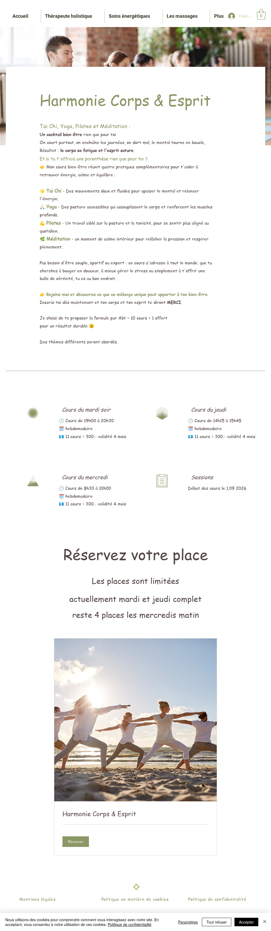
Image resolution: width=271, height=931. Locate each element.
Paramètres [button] (188, 922)
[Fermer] (264, 922)
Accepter (246, 922)
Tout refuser (216, 922)
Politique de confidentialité (129, 924)
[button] (261, 14)
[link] (135, 814)
